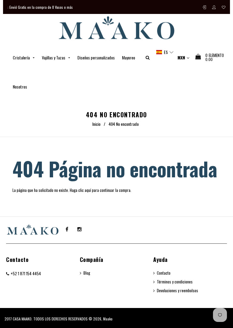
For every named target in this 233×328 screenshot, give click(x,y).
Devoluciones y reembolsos (177, 290)
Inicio (96, 124)
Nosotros (20, 86)
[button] (165, 52)
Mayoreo (128, 57)
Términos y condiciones (175, 282)
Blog (86, 273)
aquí (88, 190)
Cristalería (22, 57)
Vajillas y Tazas (54, 57)
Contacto (17, 259)
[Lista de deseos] (223, 7)
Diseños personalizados (96, 57)
